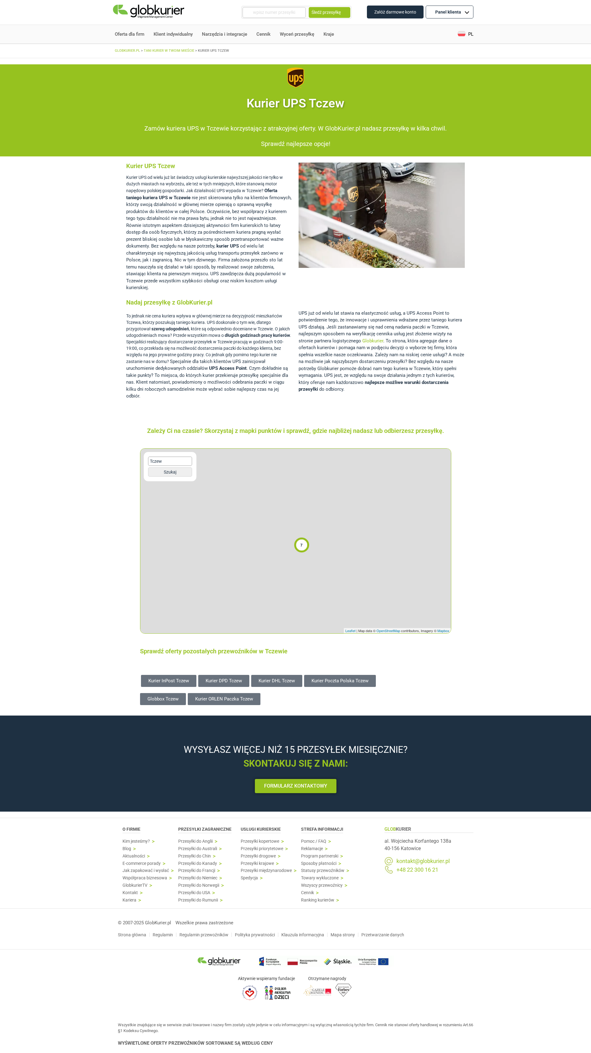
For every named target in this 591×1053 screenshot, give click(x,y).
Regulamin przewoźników (203, 935)
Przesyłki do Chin (194, 856)
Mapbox (443, 630)
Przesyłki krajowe (257, 863)
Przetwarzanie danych (382, 935)
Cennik (263, 34)
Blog (127, 848)
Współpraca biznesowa (145, 878)
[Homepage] (149, 12)
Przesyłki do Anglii (195, 841)
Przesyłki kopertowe (260, 841)
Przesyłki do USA (194, 893)
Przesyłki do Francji (196, 870)
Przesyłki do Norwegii (198, 885)
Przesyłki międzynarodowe (266, 870)
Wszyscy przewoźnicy (322, 885)
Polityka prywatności (255, 935)
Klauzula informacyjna (302, 935)
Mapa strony (343, 935)
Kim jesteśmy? (136, 841)
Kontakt (130, 893)
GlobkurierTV (135, 885)
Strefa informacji (322, 829)
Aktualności (134, 856)
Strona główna (132, 935)
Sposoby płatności (318, 863)
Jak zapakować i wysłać (146, 870)
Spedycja (249, 878)
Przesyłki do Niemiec (197, 878)
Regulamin (163, 935)
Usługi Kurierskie (261, 829)
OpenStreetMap (388, 630)
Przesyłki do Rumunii (198, 900)
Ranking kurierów (317, 900)
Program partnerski (319, 856)
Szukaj (170, 472)
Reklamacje (312, 848)
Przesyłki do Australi (197, 848)
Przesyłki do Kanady (197, 863)
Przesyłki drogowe (258, 856)
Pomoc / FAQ (313, 841)
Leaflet (350, 630)
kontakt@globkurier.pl (423, 861)
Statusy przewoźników (322, 870)
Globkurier (372, 341)
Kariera (129, 900)
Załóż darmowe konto (395, 12)
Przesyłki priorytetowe (262, 848)
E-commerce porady (142, 863)
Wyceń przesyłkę (297, 34)
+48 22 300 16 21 (417, 870)
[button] (465, 34)
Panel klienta (448, 12)
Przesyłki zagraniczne (204, 829)
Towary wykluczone (320, 878)
